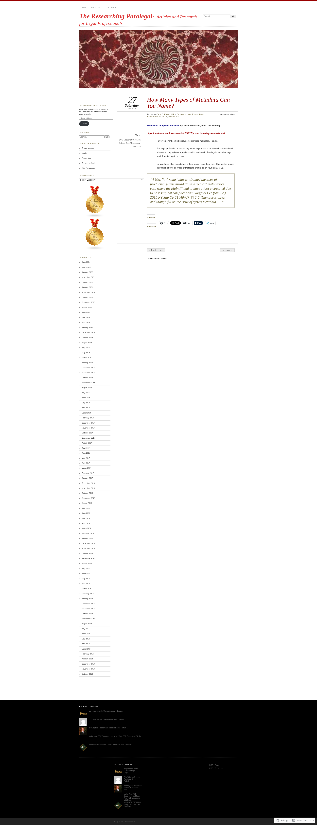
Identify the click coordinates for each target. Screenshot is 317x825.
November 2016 (88, 488)
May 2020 (86, 317)
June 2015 (86, 573)
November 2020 (88, 292)
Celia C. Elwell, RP (165, 114)
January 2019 (87, 363)
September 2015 (88, 558)
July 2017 (85, 448)
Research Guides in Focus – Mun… (113, 728)
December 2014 (88, 604)
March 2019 (86, 358)
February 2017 (88, 473)
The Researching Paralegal (115, 16)
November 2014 (88, 609)
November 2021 (88, 277)
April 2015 (86, 583)
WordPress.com (88, 168)
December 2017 (88, 423)
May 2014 (86, 639)
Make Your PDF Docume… (100, 736)
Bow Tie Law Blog (126, 140)
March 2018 (86, 413)
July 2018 (85, 393)
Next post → (227, 250)
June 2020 (86, 312)
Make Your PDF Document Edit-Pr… (128, 736)
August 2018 (87, 388)
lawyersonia (93, 711)
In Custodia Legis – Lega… (112, 711)
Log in (84, 153)
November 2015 (88, 548)
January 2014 (87, 659)
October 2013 (87, 674)
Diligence (181, 114)
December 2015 (88, 543)
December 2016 (88, 483)
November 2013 (88, 669)
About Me (96, 7)
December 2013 (88, 664)
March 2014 (86, 649)
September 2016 (88, 498)
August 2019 (87, 343)
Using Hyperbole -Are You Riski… (120, 744)
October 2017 (87, 433)
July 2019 (85, 347)
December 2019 (88, 332)
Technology (173, 117)
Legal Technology (133, 143)
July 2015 (85, 568)
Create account (88, 148)
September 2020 (88, 302)
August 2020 (87, 307)
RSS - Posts (214, 765)
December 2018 (88, 368)
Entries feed (86, 158)
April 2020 (86, 322)
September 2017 (88, 438)
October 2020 (87, 297)
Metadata (163, 117)
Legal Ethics (192, 114)
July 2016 (85, 508)
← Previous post (156, 250)
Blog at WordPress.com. (125, 821)
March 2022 (86, 267)
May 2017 (86, 458)
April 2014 (86, 644)
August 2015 (87, 563)
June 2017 (86, 453)
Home (83, 7)
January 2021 (87, 287)
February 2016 (88, 533)
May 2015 (86, 579)
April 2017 (86, 463)
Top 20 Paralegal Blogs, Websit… (112, 719)
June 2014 (86, 634)
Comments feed (88, 163)
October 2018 (87, 378)
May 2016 (86, 518)
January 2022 (87, 272)
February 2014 (88, 654)
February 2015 (88, 594)
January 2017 (87, 478)
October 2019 (87, 337)
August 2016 (87, 503)
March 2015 (86, 589)
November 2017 (88, 428)
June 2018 (86, 398)
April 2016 (86, 523)
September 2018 (88, 383)
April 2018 (86, 408)
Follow (84, 124)
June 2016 (86, 513)
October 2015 (87, 553)
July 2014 (85, 629)
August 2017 (87, 443)
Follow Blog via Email (94, 106)
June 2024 (86, 262)
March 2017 (86, 468)
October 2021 (87, 282)
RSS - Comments (216, 768)
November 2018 (88, 373)
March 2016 (86, 528)
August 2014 (87, 624)
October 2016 (87, 493)
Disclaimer (111, 7)
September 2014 (88, 619)
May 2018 (86, 403)
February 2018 (88, 418)
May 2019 (86, 353)
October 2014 (87, 614)
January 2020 (87, 327)
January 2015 (87, 599)
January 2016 (87, 538)
